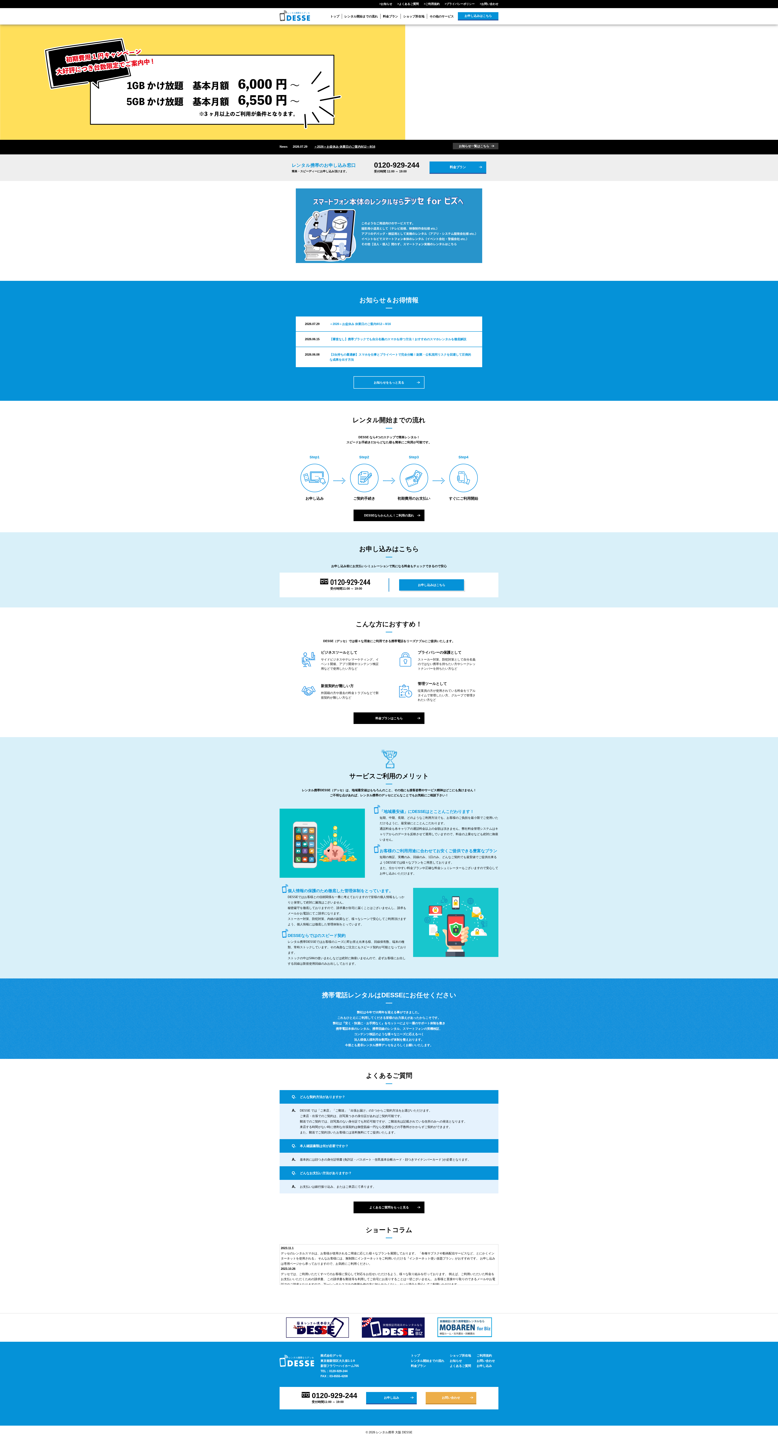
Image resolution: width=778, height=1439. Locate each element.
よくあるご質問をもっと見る (389, 1207)
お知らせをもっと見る (389, 382)
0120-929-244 (396, 165)
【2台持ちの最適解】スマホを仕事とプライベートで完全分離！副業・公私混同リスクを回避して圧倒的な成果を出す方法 (400, 357)
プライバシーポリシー (460, 3)
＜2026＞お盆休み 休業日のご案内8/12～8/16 (344, 146)
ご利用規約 (432, 3)
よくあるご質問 (409, 3)
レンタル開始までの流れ (361, 16)
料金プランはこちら (389, 718)
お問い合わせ (489, 3)
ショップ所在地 (413, 16)
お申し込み (484, 1365)
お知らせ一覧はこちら (474, 146)
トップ (334, 16)
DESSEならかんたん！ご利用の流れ (389, 515)
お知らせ (386, 3)
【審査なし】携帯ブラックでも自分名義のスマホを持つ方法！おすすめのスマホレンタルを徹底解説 (398, 339)
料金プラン (390, 16)
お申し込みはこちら (478, 15)
